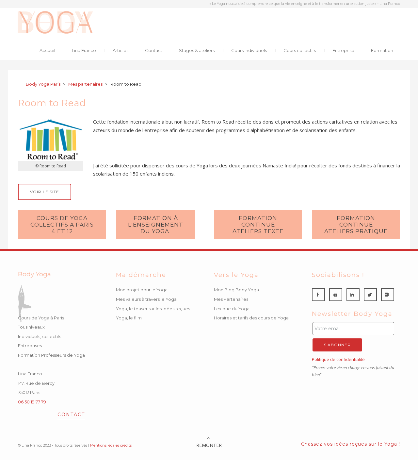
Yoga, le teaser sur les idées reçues (153, 308)
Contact (71, 414)
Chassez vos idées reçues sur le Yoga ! (350, 444)
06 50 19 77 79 (32, 401)
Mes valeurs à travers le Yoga (146, 299)
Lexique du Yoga (231, 308)
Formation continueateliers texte (258, 224)
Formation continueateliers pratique (356, 224)
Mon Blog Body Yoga (236, 289)
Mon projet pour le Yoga (142, 289)
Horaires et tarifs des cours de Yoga (251, 317)
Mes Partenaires (231, 299)
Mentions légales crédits (111, 445)
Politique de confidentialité (338, 359)
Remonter (209, 445)
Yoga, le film (129, 317)
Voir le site (44, 191)
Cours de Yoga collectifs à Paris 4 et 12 (62, 224)
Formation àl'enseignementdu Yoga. (155, 224)
